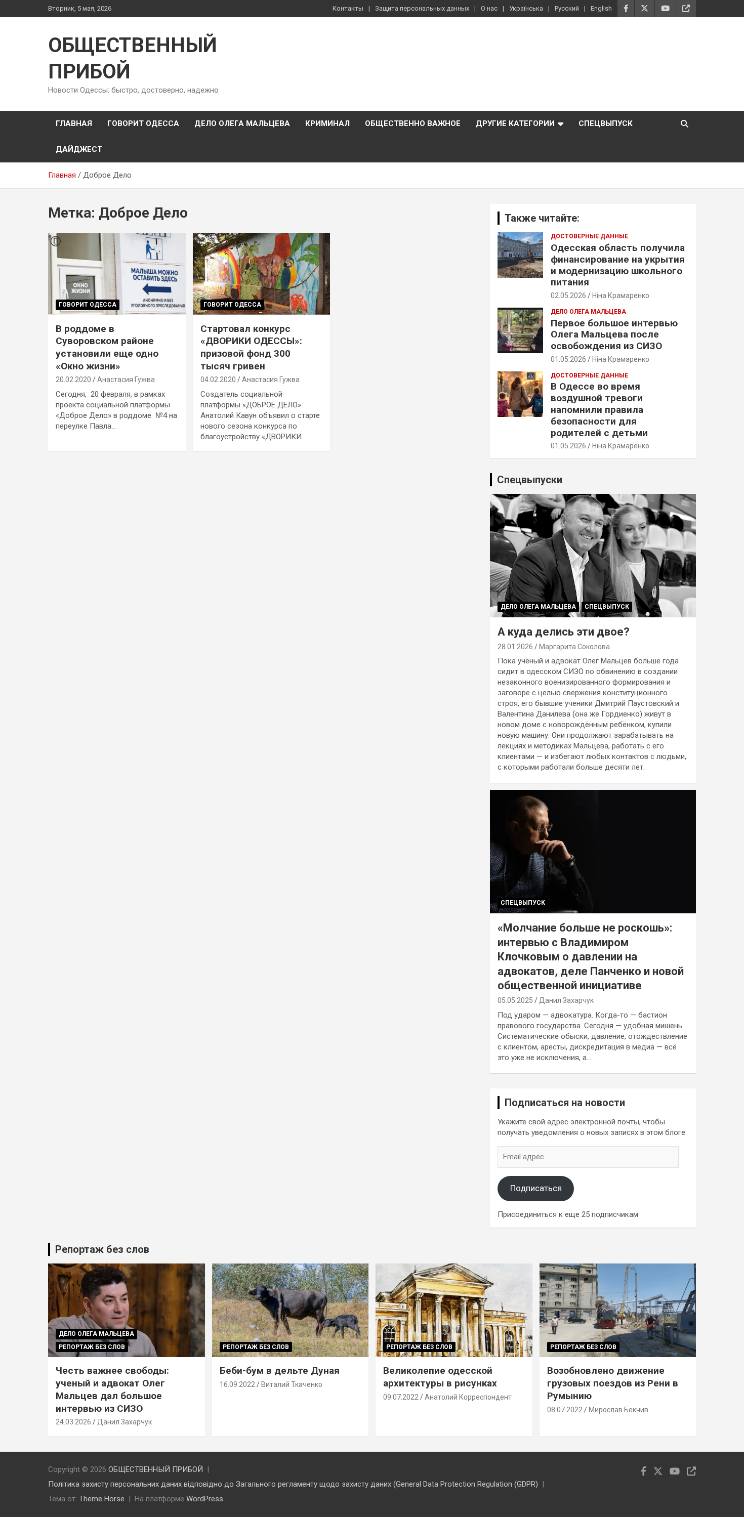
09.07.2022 (401, 1397)
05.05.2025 (515, 1000)
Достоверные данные (589, 236)
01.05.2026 (568, 359)
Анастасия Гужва (126, 379)
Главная (74, 123)
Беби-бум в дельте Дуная (280, 1370)
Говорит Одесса (143, 123)
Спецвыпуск (605, 123)
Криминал (327, 123)
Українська (526, 8)
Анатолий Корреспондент (468, 1397)
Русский (567, 8)
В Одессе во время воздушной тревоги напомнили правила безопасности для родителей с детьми (599, 409)
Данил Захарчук (566, 1000)
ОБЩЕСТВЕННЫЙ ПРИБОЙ (155, 1469)
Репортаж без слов (102, 1249)
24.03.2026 (73, 1422)
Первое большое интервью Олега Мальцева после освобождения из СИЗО (614, 334)
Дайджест (79, 149)
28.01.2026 (515, 647)
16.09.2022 (237, 1384)
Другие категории (515, 123)
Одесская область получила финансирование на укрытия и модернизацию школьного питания (618, 265)
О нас (489, 8)
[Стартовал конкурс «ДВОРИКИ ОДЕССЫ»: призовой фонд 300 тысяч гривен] (261, 273)
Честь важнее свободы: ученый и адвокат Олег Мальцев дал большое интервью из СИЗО (112, 1389)
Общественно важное (413, 123)
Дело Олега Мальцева (242, 123)
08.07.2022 (565, 1410)
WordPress (204, 1498)
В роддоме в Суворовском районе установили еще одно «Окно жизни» (107, 347)
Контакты (348, 8)
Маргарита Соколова (574, 647)
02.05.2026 (568, 295)
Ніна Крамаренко (620, 295)
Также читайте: (542, 218)
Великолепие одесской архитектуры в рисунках (440, 1377)
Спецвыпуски (529, 480)
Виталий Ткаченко (291, 1384)
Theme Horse (102, 1498)
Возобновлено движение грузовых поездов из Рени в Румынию (612, 1383)
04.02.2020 (218, 379)
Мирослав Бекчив (618, 1410)
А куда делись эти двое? (564, 631)
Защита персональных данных (422, 8)
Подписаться (536, 1188)
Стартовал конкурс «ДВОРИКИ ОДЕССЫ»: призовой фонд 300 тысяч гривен (251, 347)
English (601, 8)
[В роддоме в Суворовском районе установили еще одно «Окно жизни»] (117, 273)
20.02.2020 (73, 379)
